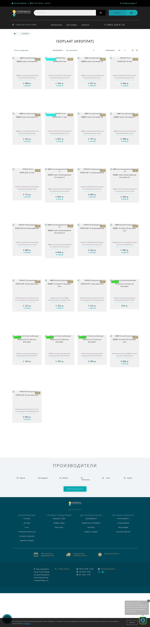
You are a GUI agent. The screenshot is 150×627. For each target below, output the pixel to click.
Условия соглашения (26, 536)
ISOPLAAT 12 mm (59, 117)
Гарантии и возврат (27, 540)
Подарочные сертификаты (91, 523)
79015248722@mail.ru (108, 569)
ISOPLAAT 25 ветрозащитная (92, 228)
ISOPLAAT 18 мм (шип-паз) (27, 284)
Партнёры (91, 527)
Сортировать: (58, 50)
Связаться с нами (59, 518)
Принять (132, 622)
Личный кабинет (123, 518)
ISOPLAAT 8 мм (59, 61)
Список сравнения (21, 50)
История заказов (123, 523)
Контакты (56, 25)
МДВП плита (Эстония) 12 (27, 117)
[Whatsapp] (99, 572)
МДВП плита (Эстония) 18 (92, 117)
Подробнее (26, 623)
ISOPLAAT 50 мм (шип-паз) (27, 395)
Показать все (75, 489)
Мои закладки (123, 527)
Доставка (71, 25)
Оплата (85, 25)
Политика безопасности (26, 532)
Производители (91, 518)
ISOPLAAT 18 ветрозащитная (27, 228)
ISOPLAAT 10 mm (124, 61)
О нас (27, 527)
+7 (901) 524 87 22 (114, 25)
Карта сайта (59, 527)
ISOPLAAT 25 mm (27, 173)
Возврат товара (58, 523)
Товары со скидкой (91, 532)
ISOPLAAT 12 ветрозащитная (92, 173)
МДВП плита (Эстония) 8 (27, 61)
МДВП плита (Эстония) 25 (124, 117)
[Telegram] (103, 572)
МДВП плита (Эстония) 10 (92, 61)
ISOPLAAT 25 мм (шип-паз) (92, 284)
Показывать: (110, 50)
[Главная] (14, 34)
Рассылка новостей (123, 532)
